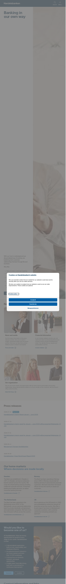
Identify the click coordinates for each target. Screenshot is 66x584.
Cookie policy (14, 294)
